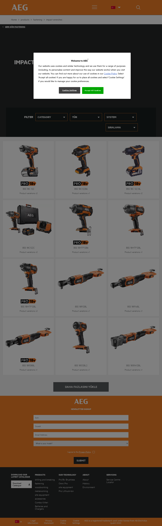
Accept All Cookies (93, 90)
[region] (82, 76)
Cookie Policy (110, 73)
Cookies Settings (69, 90)
